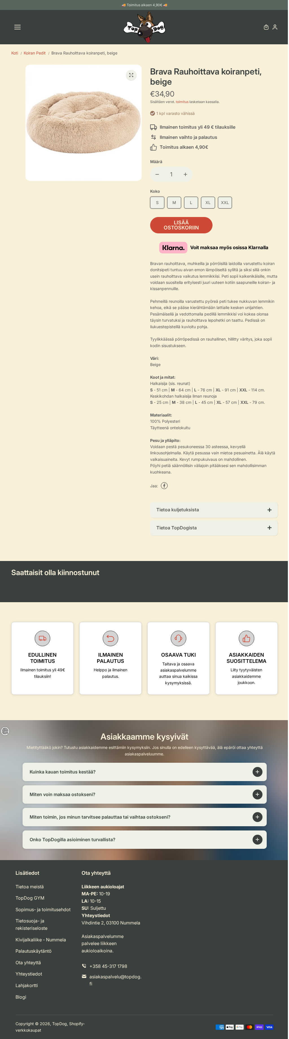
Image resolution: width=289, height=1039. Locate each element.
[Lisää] (185, 174)
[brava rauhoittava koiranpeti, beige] (131, 75)
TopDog (59, 1023)
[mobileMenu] (17, 27)
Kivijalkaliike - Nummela (41, 939)
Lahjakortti (27, 985)
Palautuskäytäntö (34, 951)
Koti (14, 53)
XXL (225, 202)
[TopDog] (144, 27)
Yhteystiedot (29, 974)
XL (208, 202)
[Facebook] (164, 485)
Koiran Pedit (35, 53)
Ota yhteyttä (28, 962)
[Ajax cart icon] (266, 27)
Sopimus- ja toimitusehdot (43, 909)
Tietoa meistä (30, 886)
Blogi (21, 997)
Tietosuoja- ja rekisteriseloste (31, 924)
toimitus (182, 102)
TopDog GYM (30, 898)
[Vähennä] (157, 174)
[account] (275, 27)
